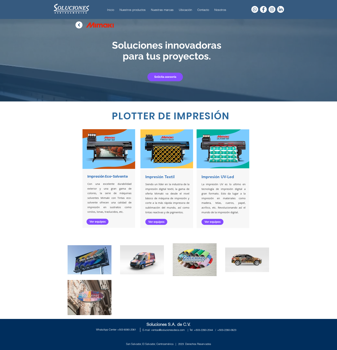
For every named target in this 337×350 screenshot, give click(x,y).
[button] (165, 77)
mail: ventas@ (153, 330)
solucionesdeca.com (173, 330)
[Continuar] (78, 24)
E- (144, 330)
